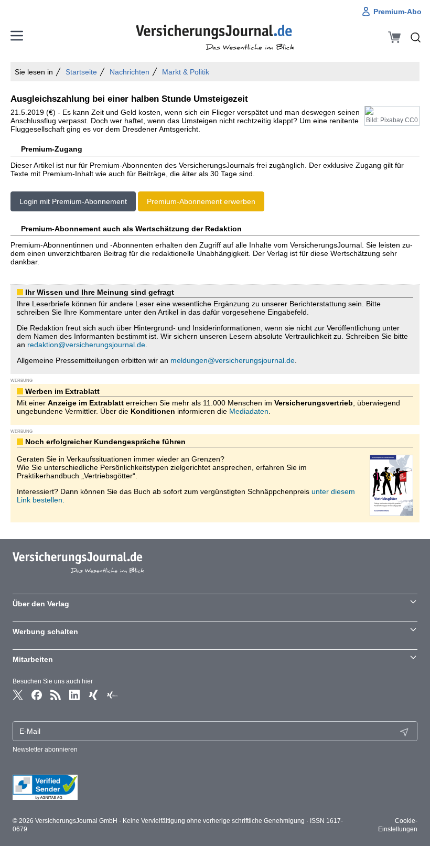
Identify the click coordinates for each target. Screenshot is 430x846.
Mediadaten (248, 411)
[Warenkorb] (394, 37)
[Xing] (93, 695)
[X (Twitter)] (18, 695)
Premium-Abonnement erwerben (201, 201)
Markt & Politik (185, 72)
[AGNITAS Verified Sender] (215, 787)
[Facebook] (36, 695)
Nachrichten (129, 72)
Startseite (81, 72)
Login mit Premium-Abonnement (73, 201)
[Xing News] (112, 695)
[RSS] (55, 695)
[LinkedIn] (74, 695)
